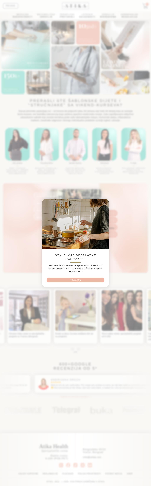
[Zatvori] (104, 206)
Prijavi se (76, 276)
